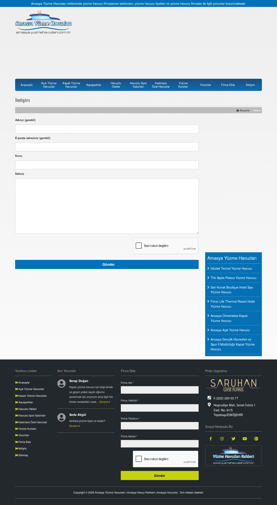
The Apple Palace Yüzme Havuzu (233, 277)
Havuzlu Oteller (116, 85)
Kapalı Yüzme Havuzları (71, 85)
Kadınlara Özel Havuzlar (161, 85)
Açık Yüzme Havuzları (48, 85)
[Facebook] (211, 438)
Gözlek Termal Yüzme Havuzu (231, 268)
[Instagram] (222, 438)
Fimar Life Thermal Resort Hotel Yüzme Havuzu (233, 303)
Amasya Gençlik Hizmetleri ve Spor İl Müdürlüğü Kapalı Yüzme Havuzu (233, 344)
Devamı (104, 401)
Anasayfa (26, 85)
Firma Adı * (127, 382)
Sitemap (23, 455)
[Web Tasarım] (233, 385)
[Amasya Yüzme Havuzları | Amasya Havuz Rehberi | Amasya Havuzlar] (43, 22)
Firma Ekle (228, 85)
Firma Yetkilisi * (130, 400)
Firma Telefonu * (130, 418)
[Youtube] (245, 438)
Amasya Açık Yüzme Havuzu (230, 330)
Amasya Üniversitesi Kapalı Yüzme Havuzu (229, 318)
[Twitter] (233, 438)
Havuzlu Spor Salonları (138, 85)
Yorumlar (205, 85)
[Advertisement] (170, 40)
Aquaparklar (93, 85)
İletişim (250, 85)
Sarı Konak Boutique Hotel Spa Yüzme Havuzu (232, 289)
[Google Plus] (256, 438)
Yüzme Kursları (183, 85)
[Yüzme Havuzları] (233, 456)
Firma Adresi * (129, 436)
